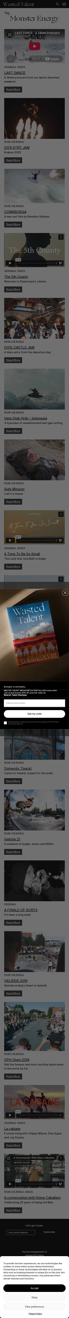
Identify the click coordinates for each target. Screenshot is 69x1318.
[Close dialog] (65, 592)
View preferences (34, 1306)
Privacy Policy (35, 1314)
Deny (35, 1297)
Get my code (34, 714)
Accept (34, 1288)
